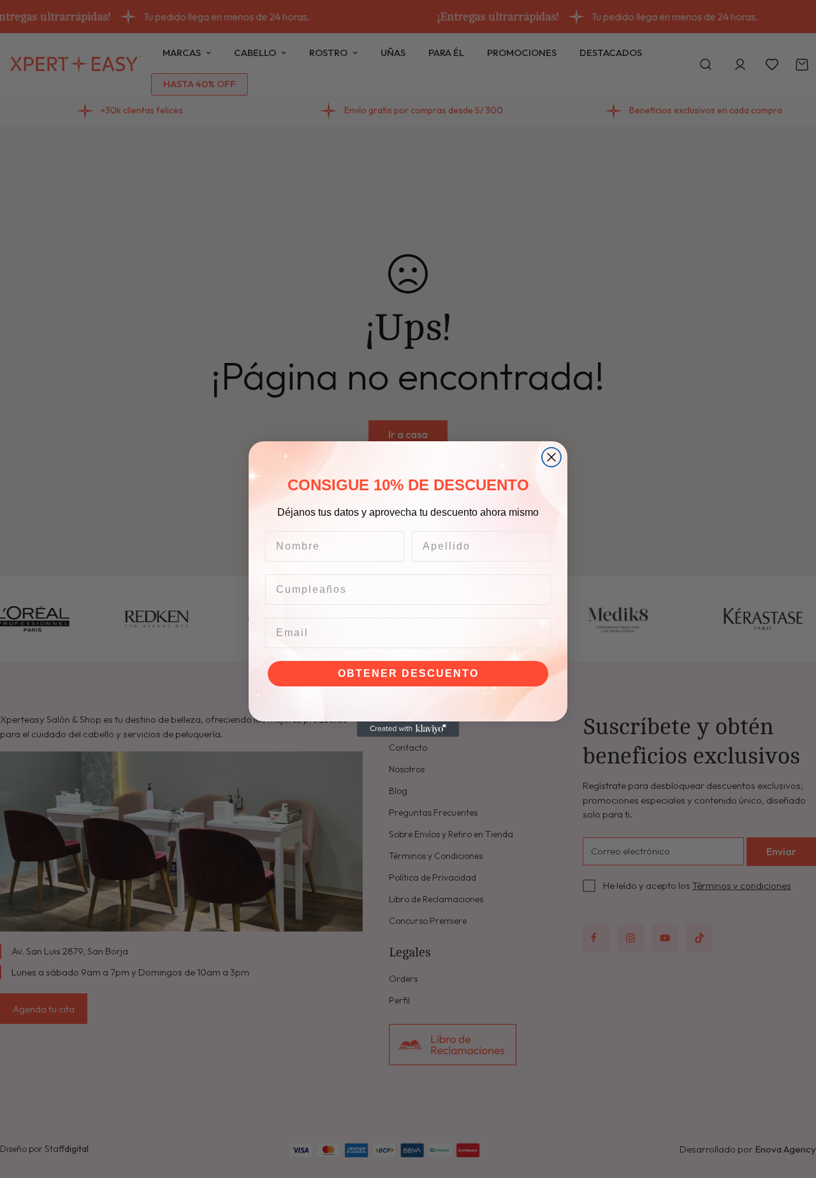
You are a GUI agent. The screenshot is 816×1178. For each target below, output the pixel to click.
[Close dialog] (551, 457)
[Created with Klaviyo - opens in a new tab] (408, 729)
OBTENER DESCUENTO (408, 673)
